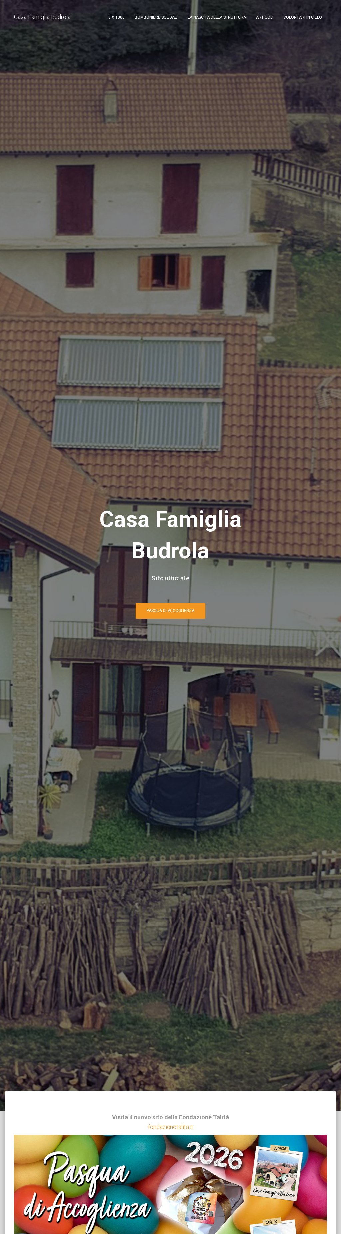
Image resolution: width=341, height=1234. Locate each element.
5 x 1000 (116, 17)
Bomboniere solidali (156, 17)
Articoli (264, 17)
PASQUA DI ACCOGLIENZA (170, 610)
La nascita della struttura (217, 17)
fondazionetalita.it (170, 1126)
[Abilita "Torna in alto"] (327, 1220)
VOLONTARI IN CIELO (302, 17)
